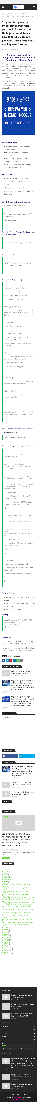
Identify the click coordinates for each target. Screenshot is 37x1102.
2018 (6, 944)
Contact (24, 1095)
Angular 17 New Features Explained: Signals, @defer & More (22, 1005)
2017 (6, 947)
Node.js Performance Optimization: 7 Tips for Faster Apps (23, 996)
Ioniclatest (10, 13)
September (8, 879)
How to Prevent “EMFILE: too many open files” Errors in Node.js (23, 793)
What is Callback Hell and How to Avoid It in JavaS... (18, 922)
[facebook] (10, 756)
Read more (6, 858)
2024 (6, 927)
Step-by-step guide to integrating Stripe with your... (18, 898)
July (5, 883)
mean (19, 1040)
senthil (6, 49)
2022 (6, 934)
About (18, 1095)
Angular (19, 1026)
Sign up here (22, 188)
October (7, 952)
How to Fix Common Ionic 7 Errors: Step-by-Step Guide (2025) (22, 672)
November (7, 950)
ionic (9, 656)
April (6, 874)
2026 (6, 871)
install (19, 1033)
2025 (6, 878)
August (6, 881)
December (7, 942)
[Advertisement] (17, 971)
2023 (6, 931)
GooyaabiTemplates (18, 1099)
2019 (6, 940)
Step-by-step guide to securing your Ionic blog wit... (18, 903)
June (6, 932)
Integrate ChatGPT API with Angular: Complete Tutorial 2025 (21, 1076)
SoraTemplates (17, 1097)
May (5, 873)
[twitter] (27, 756)
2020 (6, 937)
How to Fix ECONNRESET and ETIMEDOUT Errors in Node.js (21, 784)
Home (3, 13)
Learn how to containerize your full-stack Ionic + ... (18, 904)
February (7, 876)
